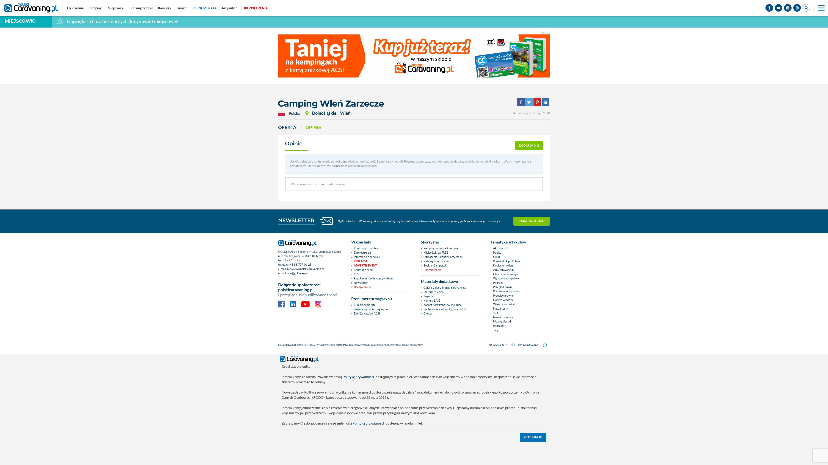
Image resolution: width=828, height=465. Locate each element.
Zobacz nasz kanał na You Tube (442, 305)
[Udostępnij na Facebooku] (521, 101)
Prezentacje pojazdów (506, 291)
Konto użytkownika (366, 248)
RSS (356, 274)
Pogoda (428, 296)
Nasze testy (500, 308)
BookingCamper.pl (434, 265)
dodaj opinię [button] (529, 145)
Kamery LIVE (431, 300)
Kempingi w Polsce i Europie (440, 248)
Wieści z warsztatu (504, 304)
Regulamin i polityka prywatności (374, 278)
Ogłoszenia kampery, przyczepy (443, 257)
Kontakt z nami (363, 269)
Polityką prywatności (368, 423)
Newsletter (361, 282)
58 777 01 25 (291, 260)
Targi (496, 330)
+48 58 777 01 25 (300, 264)
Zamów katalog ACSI (367, 313)
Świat (496, 257)
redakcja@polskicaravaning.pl (305, 269)
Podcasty (499, 325)
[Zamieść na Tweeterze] (529, 101)
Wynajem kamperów (506, 278)
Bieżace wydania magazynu (371, 309)
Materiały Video (433, 292)
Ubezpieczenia (363, 287)
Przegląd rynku (502, 287)
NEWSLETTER (296, 220)
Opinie (313, 127)
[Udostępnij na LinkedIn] (545, 101)
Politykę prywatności (358, 377)
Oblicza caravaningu (505, 274)
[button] (229, 8)
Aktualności (500, 248)
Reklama (360, 261)
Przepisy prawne (503, 295)
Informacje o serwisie (367, 257)
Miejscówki (20, 21)
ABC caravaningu (503, 269)
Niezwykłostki (502, 321)
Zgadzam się (533, 437)
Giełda (427, 313)
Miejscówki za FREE (435, 252)
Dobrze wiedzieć (503, 300)
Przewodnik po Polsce (506, 261)
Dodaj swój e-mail (532, 221)
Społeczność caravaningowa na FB (444, 309)
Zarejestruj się (363, 252)
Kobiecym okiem (503, 265)
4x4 (495, 313)
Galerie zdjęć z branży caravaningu (444, 287)
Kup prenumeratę (365, 305)
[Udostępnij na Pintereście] (537, 101)
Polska (497, 252)
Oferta (287, 127)
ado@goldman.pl (297, 273)
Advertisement (365, 265)
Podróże (498, 282)
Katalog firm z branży (436, 261)
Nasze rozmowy (503, 317)
